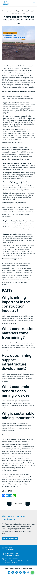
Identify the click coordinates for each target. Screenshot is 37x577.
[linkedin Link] (9, 572)
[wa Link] (16, 572)
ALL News (18, 504)
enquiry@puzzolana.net (12, 555)
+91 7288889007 (10, 549)
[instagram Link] (24, 572)
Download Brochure (10, 539)
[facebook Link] (20, 572)
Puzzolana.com (13, 80)
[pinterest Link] (28, 572)
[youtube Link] (12, 572)
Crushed (15, 103)
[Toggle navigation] (34, 3)
